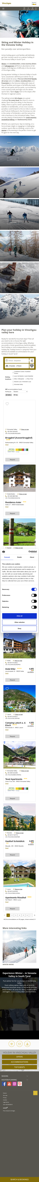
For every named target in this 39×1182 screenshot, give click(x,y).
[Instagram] (14, 1084)
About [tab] (32, 557)
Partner (5, 1093)
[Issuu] (20, 1084)
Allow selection (19, 622)
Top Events (19, 1067)
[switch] (34, 595)
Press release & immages (9, 1110)
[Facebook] (4, 1084)
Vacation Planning (9, 1080)
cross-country (31, 117)
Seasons (5, 1076)
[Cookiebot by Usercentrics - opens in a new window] (28, 552)
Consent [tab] (7, 557)
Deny (19, 628)
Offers (19, 1057)
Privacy (5, 1097)
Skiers (4, 64)
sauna (4, 130)
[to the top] (35, 1093)
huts (17, 92)
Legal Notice (6, 1102)
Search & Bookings (19, 1179)
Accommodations (19, 1062)
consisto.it (5, 1108)
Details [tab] (19, 557)
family (34, 79)
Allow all (19, 616)
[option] (19, 24)
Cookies (5, 1100)
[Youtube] (9, 1084)
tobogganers (9, 66)
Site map (5, 1095)
